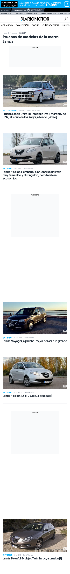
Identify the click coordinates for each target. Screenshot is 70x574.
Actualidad (7, 25)
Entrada (7, 168)
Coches (35, 25)
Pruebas (13, 33)
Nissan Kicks (31, 13)
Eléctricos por (20, 10)
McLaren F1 (65, 13)
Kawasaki (19, 13)
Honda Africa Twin (48, 13)
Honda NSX (6, 13)
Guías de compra (50, 25)
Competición (22, 25)
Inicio (5, 33)
